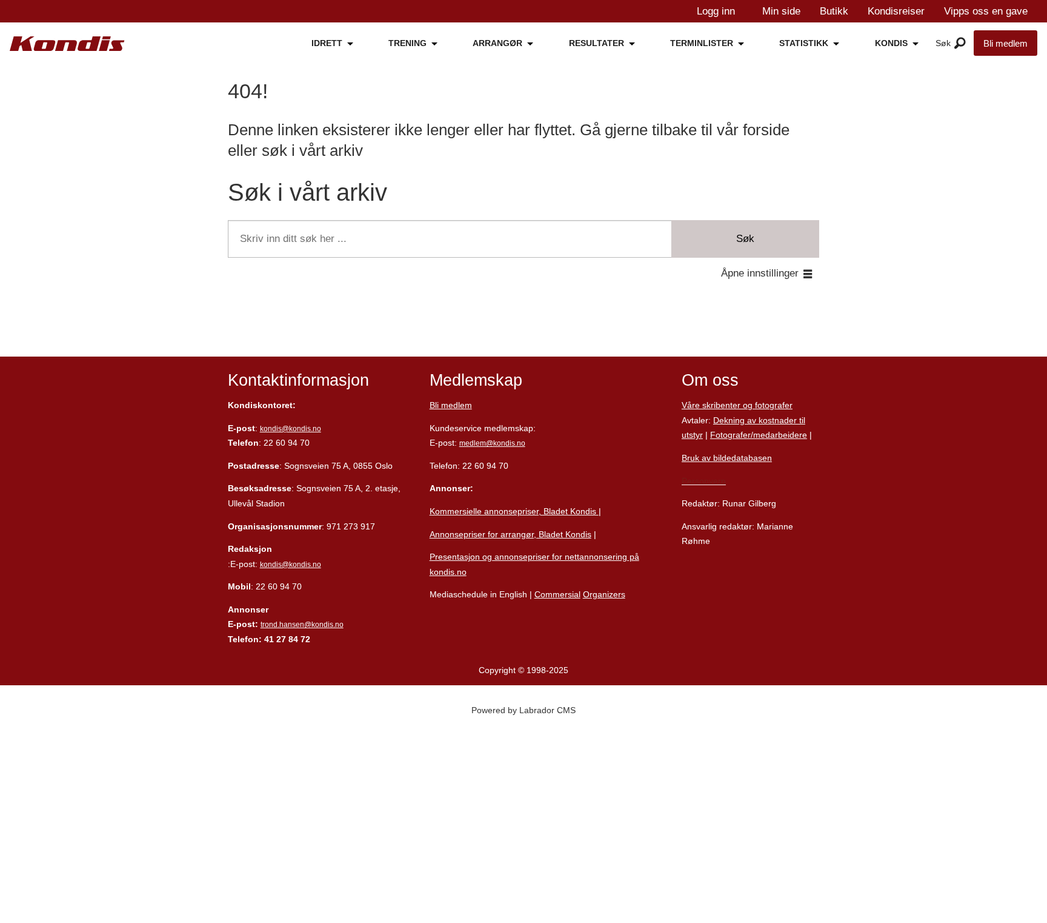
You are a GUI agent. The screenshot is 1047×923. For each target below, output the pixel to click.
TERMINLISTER (701, 43)
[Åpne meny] (960, 44)
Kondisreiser (896, 11)
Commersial (557, 594)
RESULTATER (596, 43)
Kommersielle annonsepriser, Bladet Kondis (514, 511)
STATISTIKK (803, 43)
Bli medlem (1005, 43)
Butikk (834, 11)
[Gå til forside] (67, 44)
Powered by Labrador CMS (523, 710)
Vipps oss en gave (986, 11)
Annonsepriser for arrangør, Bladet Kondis (510, 534)
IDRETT (326, 43)
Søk (745, 238)
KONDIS (891, 43)
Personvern (704, 481)
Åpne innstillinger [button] (760, 273)
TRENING (407, 43)
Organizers (604, 594)
